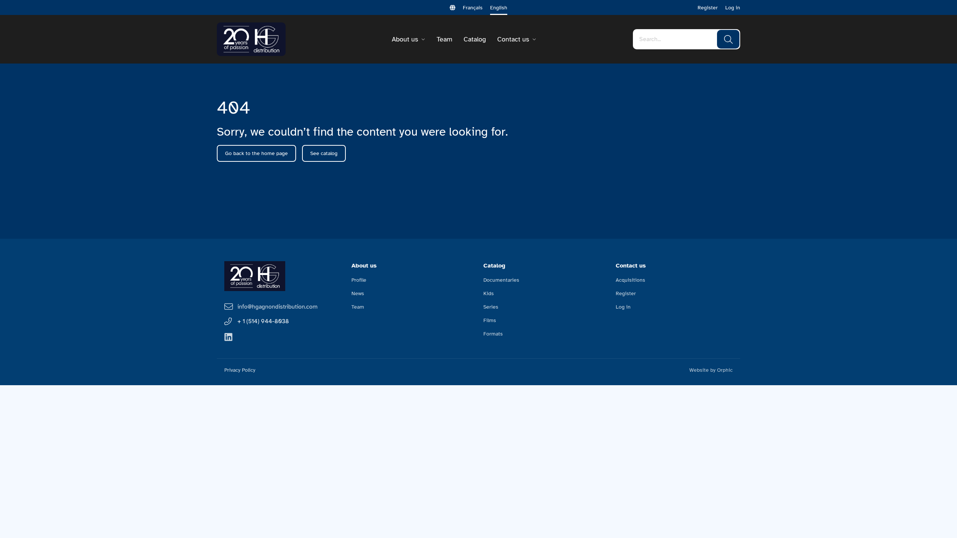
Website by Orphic (711, 370)
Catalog (475, 39)
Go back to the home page (256, 153)
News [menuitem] (357, 293)
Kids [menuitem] (488, 293)
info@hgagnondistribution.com (277, 306)
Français (473, 7)
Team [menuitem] (357, 307)
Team (444, 39)
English (498, 7)
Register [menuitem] (626, 293)
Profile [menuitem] (358, 280)
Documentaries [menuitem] (501, 280)
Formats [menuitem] (493, 334)
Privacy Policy (239, 370)
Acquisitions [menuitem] (630, 280)
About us (405, 39)
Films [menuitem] (489, 320)
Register (708, 7)
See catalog (324, 153)
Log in (732, 7)
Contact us (513, 39)
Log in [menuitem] (623, 307)
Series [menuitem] (490, 307)
